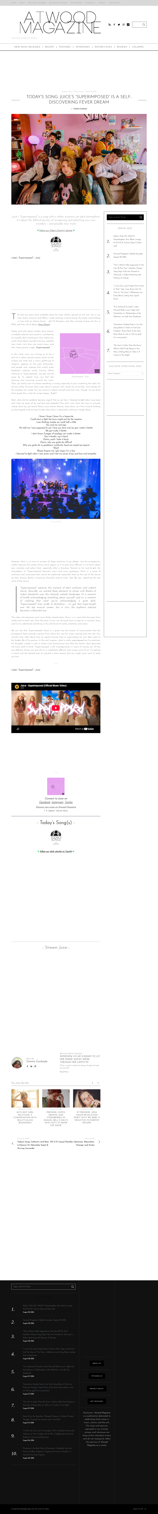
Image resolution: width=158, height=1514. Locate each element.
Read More (64, 1072)
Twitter (69, 802)
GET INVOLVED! (96, 1401)
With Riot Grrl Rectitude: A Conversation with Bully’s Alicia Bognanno (25, 1117)
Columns (65, 91)
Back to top (138, 1509)
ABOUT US (97, 1363)
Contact (102, 3)
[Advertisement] (79, 70)
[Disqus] (55, 1186)
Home (13, 3)
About (22, 3)
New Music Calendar (37, 3)
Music (71, 91)
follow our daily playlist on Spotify (56, 851)
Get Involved (76, 3)
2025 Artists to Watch (58, 3)
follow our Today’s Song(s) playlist (55, 230)
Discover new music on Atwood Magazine (56, 807)
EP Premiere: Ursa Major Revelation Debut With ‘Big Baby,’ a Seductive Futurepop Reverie (87, 1117)
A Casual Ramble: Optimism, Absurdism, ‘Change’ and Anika (75, 1142)
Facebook (44, 802)
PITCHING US (96, 1376)
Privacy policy (97, 1388)
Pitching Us (90, 3)
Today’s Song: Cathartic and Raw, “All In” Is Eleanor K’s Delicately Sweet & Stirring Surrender (36, 1143)
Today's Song (78, 91)
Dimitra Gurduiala (80, 108)
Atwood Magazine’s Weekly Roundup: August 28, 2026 (44, 1320)
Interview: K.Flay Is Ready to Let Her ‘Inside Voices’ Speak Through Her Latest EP (80, 1059)
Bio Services (114, 3)
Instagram (57, 802)
